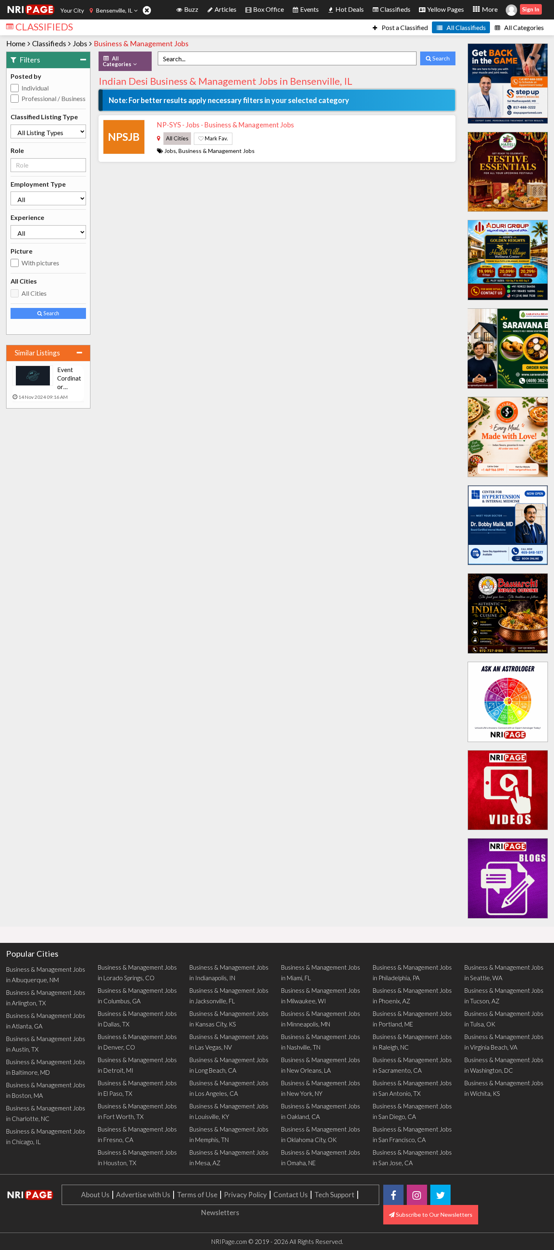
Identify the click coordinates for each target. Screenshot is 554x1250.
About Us (95, 1194)
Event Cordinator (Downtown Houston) (70, 378)
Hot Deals (349, 9)
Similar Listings (37, 353)
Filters (29, 59)
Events (309, 9)
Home (16, 43)
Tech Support (334, 1194)
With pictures (40, 263)
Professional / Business (53, 98)
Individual (35, 88)
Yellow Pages (445, 9)
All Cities (34, 293)
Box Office (268, 9)
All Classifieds (465, 27)
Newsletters (220, 1212)
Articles (224, 9)
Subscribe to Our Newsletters (433, 1214)
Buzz (190, 9)
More (489, 9)
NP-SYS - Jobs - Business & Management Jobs (225, 124)
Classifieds (394, 9)
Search (50, 313)
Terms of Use (197, 1194)
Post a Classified (404, 27)
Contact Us (290, 1194)
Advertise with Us (143, 1194)
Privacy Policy (245, 1194)
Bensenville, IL (114, 10)
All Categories (523, 27)
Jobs (80, 43)
